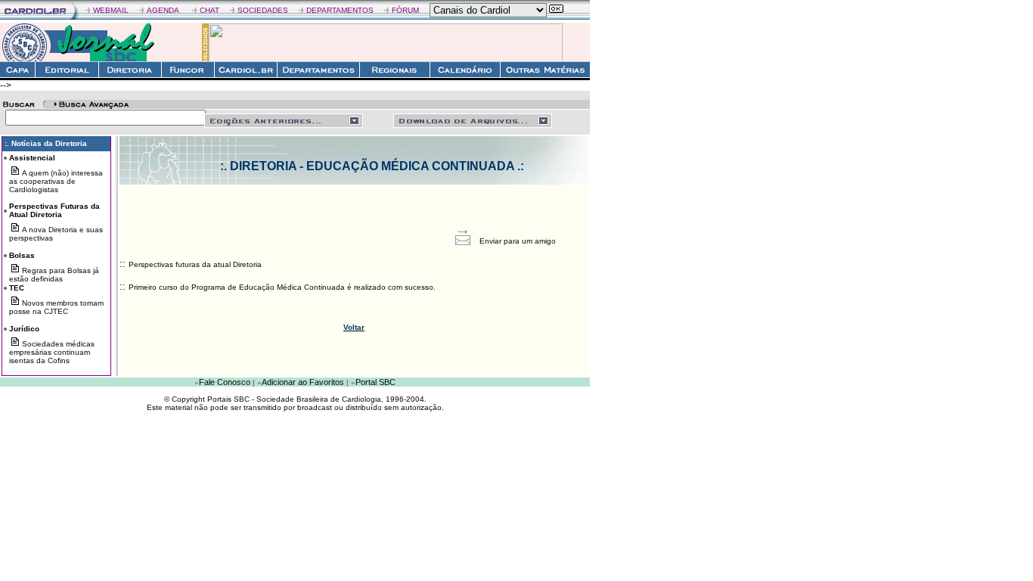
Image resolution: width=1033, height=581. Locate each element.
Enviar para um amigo (517, 241)
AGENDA (163, 10)
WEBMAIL (111, 10)
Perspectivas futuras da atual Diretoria (195, 264)
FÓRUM (405, 10)
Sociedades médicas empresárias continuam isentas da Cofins (52, 352)
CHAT (209, 10)
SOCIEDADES (262, 10)
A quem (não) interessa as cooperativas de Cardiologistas (56, 181)
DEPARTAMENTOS (340, 10)
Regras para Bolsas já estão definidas (54, 274)
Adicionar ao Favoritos (303, 382)
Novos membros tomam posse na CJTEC (56, 307)
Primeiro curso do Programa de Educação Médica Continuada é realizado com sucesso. (282, 287)
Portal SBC (375, 382)
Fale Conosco (224, 382)
